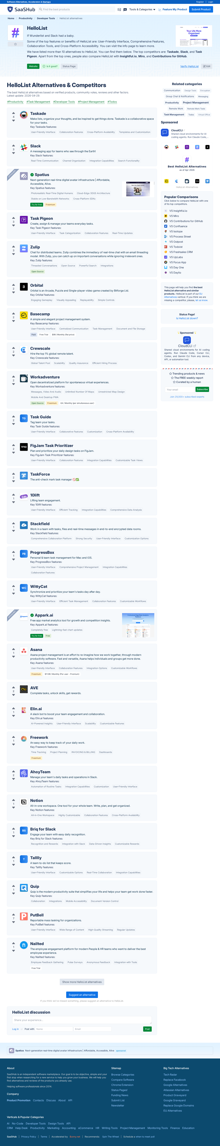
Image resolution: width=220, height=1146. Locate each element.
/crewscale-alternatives (24, 344)
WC (24, 587)
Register (200, 2)
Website (33, 66)
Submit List (117, 1100)
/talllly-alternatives (21, 854)
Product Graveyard (174, 1095)
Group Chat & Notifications (180, 96)
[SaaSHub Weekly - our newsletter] (119, 9)
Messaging (203, 96)
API (70, 1100)
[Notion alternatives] (24, 802)
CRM (10, 1128)
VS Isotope (175, 231)
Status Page (69, 66)
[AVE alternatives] (24, 689)
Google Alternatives (175, 1084)
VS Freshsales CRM (181, 252)
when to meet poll (145, 1136)
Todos (191, 114)
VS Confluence (178, 226)
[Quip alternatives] (24, 888)
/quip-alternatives (20, 882)
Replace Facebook (174, 1079)
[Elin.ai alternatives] (24, 710)
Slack (184, 51)
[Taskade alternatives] (24, 115)
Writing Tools (110, 1128)
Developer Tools (36, 1123)
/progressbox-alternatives (25, 548)
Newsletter (117, 1105)
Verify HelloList (189, 66)
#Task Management (38, 101)
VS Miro (174, 216)
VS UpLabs (176, 257)
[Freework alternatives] (24, 739)
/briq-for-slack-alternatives (26, 825)
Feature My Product (174, 9)
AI (8, 1123)
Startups (47, 2)
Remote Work (176, 108)
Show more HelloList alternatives (82, 982)
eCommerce (85, 1128)
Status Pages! (119, 1090)
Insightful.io (128, 56)
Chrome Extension (122, 1084)
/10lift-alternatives (20, 491)
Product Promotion (18, 1100)
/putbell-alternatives (22, 911)
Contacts (38, 1100)
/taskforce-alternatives (23, 470)
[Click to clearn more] (110, 1050)
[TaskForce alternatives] (24, 475)
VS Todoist (175, 246)
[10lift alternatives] (24, 496)
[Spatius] (24, 176)
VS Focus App (177, 262)
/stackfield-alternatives (23, 520)
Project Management (196, 102)
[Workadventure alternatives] (24, 378)
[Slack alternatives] (24, 147)
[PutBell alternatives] (24, 916)
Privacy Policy (28, 1136)
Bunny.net (75, 1136)
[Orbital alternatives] (24, 287)
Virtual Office (204, 114)
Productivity (172, 102)
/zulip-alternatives (20, 243)
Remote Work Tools (196, 108)
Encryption (205, 90)
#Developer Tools (64, 101)
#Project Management (91, 101)
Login (210, 2)
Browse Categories (122, 1074)
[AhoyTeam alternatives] (24, 773)
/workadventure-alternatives (27, 373)
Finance (175, 1128)
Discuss (51, 1100)
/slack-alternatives (21, 142)
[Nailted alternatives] (24, 945)
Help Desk (21, 1128)
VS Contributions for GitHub (186, 221)
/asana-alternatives (21, 645)
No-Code (17, 1123)
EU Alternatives (172, 1110)
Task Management (174, 114)
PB (24, 553)
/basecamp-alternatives (24, 310)
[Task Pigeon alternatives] (24, 220)
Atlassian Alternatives (176, 1090)
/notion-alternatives (21, 796)
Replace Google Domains (178, 1105)
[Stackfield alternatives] (24, 525)
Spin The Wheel (110, 1136)
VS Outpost (176, 241)
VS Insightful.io (178, 210)
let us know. (202, 300)
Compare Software (122, 1079)
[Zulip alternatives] (24, 248)
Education (188, 1128)
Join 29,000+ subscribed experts (187, 396)
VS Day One (176, 267)
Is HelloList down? (187, 318)
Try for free (37, 204)
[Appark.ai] (24, 616)
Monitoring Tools (158, 1128)
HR (97, 1128)
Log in (15, 1029)
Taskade (173, 51)
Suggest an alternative (82, 994)
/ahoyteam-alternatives (24, 768)
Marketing (53, 1128)
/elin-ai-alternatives (21, 705)
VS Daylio (175, 272)
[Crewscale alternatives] (24, 350)
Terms (44, 1136)
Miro (141, 56)
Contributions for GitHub (169, 56)
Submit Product (201, 9)
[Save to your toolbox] (15, 44)
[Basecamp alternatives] (24, 315)
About (62, 1100)
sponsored (121, 1050)
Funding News (119, 1095)
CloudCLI (185, 346)
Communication (172, 90)
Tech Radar (170, 1074)
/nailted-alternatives (22, 940)
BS (24, 830)
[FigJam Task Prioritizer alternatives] (24, 447)
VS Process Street (180, 236)
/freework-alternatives (23, 733)
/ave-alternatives (20, 684)
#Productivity (15, 101)
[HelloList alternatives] (15, 33)
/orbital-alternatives (21, 281)
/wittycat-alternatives (22, 582)
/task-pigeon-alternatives (25, 214)
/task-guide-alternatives (24, 413)
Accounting (69, 1128)
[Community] (125, 9)
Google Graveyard (174, 1100)
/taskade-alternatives (22, 109)
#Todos (112, 101)
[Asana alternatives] (24, 651)
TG (24, 418)
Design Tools (190, 90)
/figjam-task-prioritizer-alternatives (31, 441)
